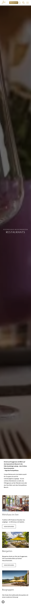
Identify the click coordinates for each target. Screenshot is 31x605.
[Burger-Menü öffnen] (20, 3)
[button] (3, 602)
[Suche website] (23, 3)
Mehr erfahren (9, 526)
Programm (13, 2)
